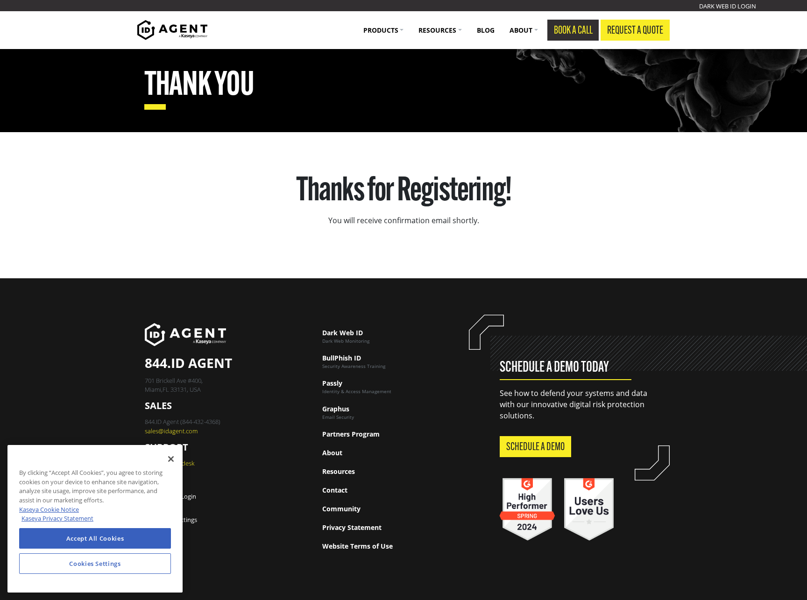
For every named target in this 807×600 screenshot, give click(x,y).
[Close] (171, 459)
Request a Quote (635, 30)
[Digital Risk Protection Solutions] (172, 30)
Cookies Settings (174, 519)
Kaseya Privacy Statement (57, 518)
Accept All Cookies (95, 538)
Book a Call (573, 30)
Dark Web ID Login (727, 6)
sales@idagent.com (171, 431)
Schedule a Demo (535, 447)
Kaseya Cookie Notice (49, 509)
